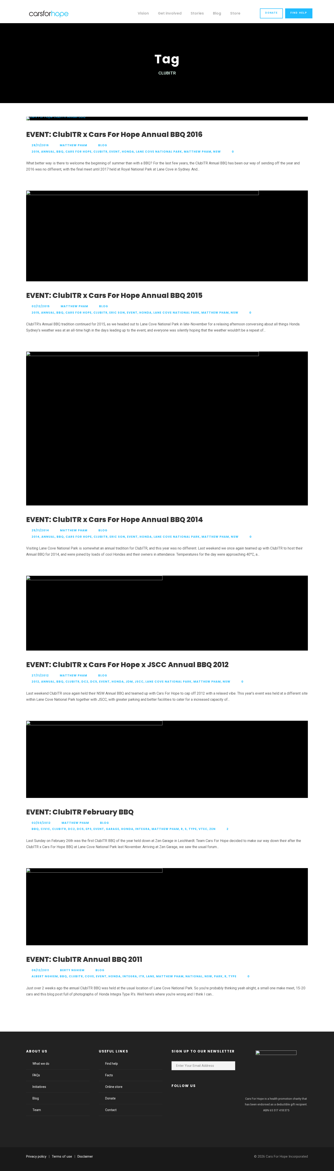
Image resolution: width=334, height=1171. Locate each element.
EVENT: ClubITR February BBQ (80, 812)
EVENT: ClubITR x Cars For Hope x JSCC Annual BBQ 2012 (127, 665)
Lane (150, 976)
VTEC (203, 829)
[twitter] (202, 1100)
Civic (45, 829)
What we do (40, 1063)
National (194, 976)
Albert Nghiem (45, 976)
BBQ (60, 151)
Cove (89, 976)
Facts (109, 1075)
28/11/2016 (40, 145)
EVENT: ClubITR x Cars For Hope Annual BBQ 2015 (114, 295)
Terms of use (62, 1156)
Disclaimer (85, 1156)
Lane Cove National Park (159, 151)
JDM (129, 681)
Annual (48, 151)
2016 (35, 151)
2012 (35, 681)
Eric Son (117, 312)
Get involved (170, 13)
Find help (111, 1063)
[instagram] (214, 1100)
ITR (141, 976)
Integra (142, 829)
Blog (217, 13)
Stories (197, 13)
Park (218, 976)
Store (235, 13)
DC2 (84, 681)
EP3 (89, 829)
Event (114, 151)
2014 (36, 537)
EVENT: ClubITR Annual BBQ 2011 (84, 959)
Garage (112, 829)
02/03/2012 (41, 823)
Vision (143, 13)
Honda (128, 151)
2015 (35, 312)
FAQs (36, 1075)
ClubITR (100, 151)
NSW (217, 151)
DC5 (93, 681)
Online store (113, 1087)
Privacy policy (36, 1156)
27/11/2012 (40, 675)
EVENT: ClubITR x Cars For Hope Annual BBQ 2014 (114, 520)
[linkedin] (190, 1100)
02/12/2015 (41, 306)
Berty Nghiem (72, 970)
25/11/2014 (40, 530)
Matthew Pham (73, 145)
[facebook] (177, 1100)
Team (36, 1110)
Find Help (298, 12)
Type (193, 829)
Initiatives (39, 1087)
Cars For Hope (78, 151)
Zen (212, 829)
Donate (271, 12)
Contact (111, 1110)
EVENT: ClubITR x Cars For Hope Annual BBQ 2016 (114, 134)
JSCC (139, 681)
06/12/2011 (40, 970)
